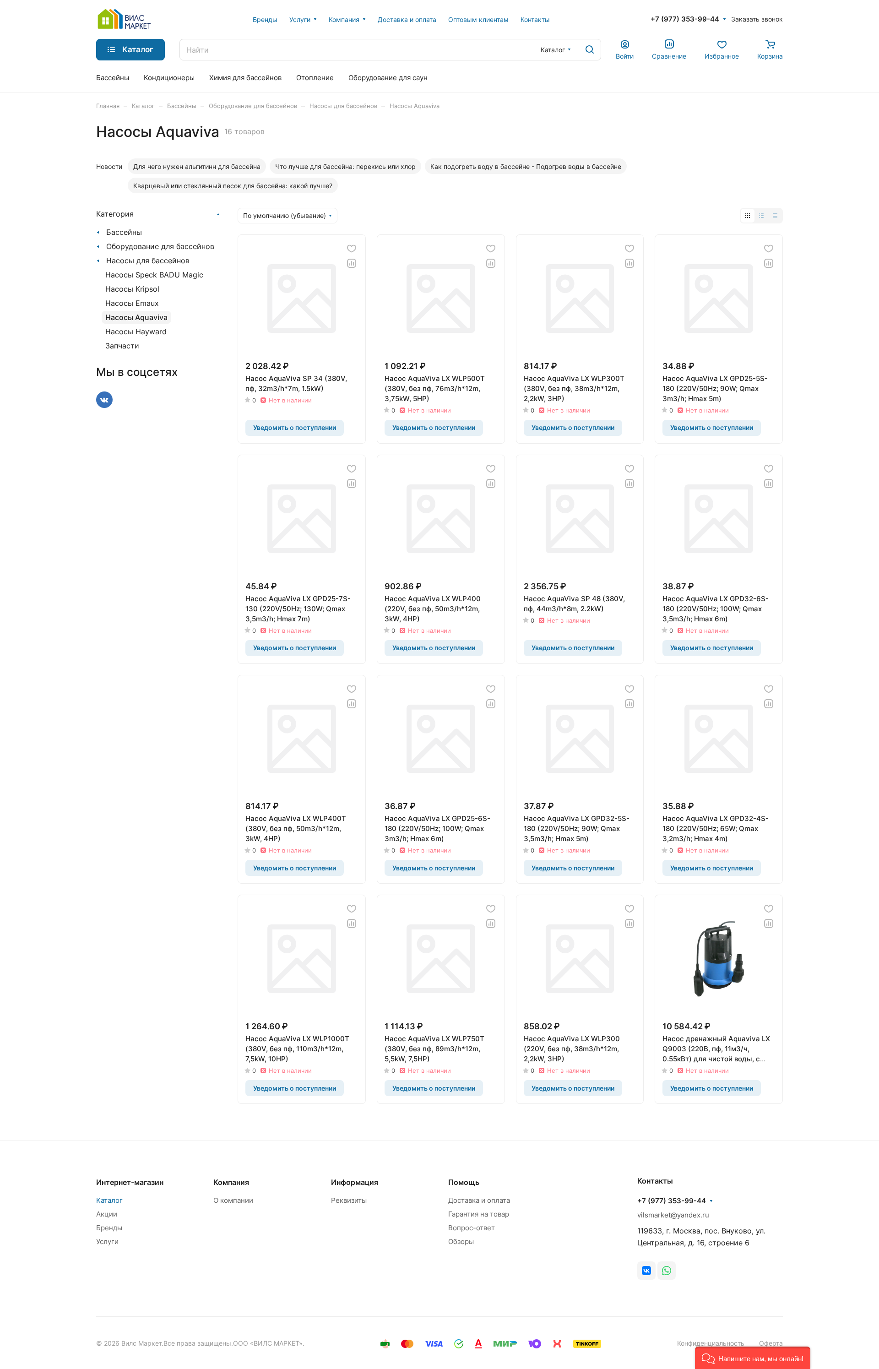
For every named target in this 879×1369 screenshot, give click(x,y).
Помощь (463, 1182)
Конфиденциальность (710, 1343)
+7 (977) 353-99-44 (685, 19)
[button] (752, 1358)
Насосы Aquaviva (136, 317)
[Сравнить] (351, 263)
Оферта (771, 1343)
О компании (233, 1200)
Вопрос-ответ (471, 1227)
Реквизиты (349, 1200)
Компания (231, 1182)
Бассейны (124, 232)
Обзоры (461, 1241)
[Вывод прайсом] (775, 216)
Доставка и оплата (479, 1200)
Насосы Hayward (136, 331)
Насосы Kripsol (132, 288)
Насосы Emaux (132, 303)
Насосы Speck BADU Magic (154, 274)
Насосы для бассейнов (148, 260)
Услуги (107, 1241)
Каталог (109, 1200)
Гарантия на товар (478, 1214)
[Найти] (589, 49)
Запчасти (122, 345)
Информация (354, 1182)
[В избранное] (351, 248)
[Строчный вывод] (761, 216)
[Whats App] (666, 1270)
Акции (106, 1214)
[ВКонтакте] (646, 1270)
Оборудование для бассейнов (160, 246)
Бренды (109, 1227)
